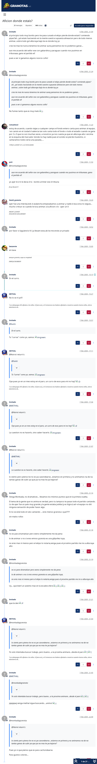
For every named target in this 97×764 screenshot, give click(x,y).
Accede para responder (84, 25)
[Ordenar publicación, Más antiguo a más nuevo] (71, 25)
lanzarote (13, 246)
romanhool (13, 125)
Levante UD (7, 25)
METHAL (12, 294)
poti (10, 162)
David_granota (15, 200)
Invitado (12, 32)
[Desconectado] (5, 126)
